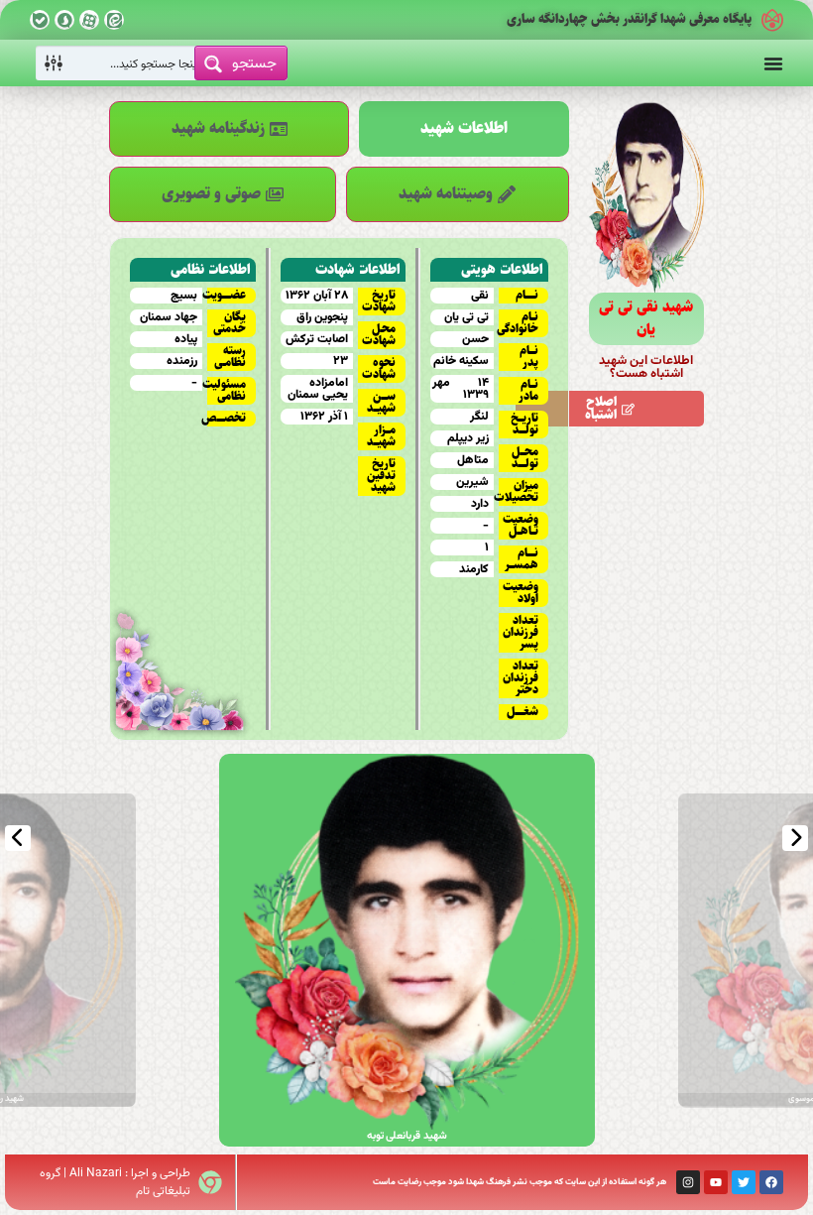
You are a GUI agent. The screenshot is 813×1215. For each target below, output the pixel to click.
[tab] (463, 129)
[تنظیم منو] (773, 63)
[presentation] (18, 838)
